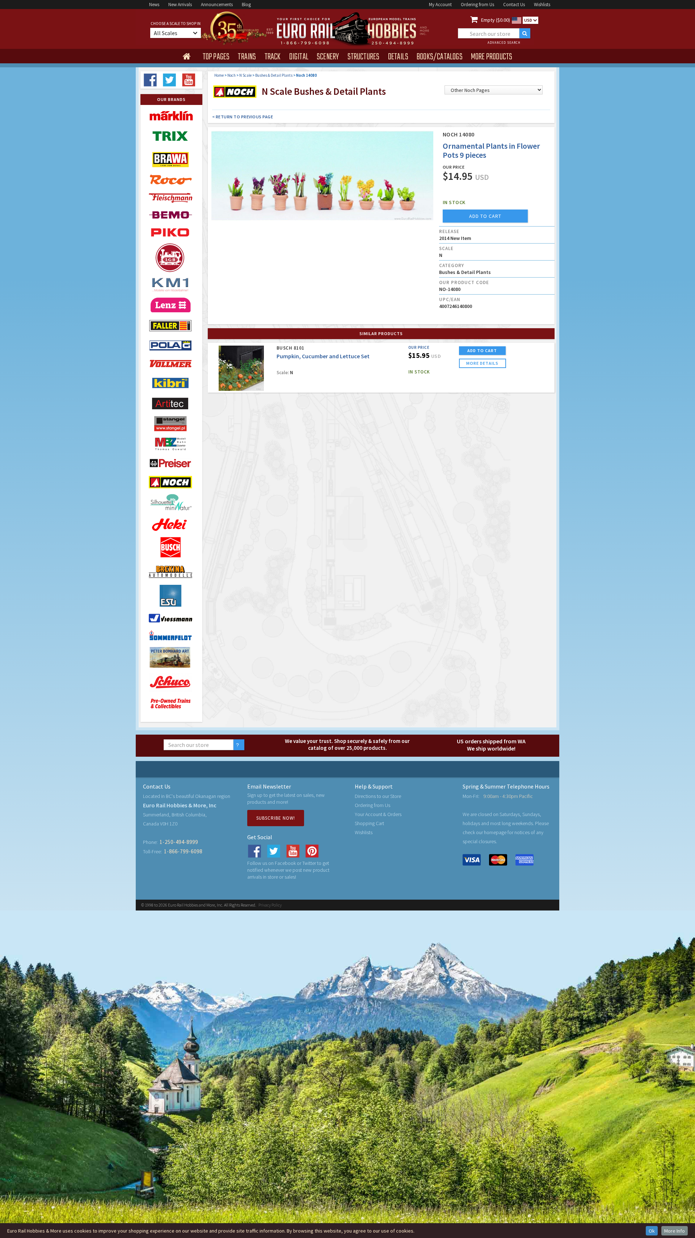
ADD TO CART (482, 350)
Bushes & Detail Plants (273, 75)
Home (219, 75)
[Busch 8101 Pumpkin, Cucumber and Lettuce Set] (241, 368)
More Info (674, 1231)
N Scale (245, 75)
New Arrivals (180, 4)
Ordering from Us (477, 4)
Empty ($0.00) (495, 20)
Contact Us (514, 4)
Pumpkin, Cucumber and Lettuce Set (323, 356)
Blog (246, 4)
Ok (652, 1231)
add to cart (485, 216)
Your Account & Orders (378, 814)
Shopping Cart (369, 823)
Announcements (217, 4)
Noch (231, 75)
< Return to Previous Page (242, 116)
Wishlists (542, 4)
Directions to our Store (378, 796)
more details (482, 363)
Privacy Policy (270, 905)
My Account (440, 4)
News (154, 4)
